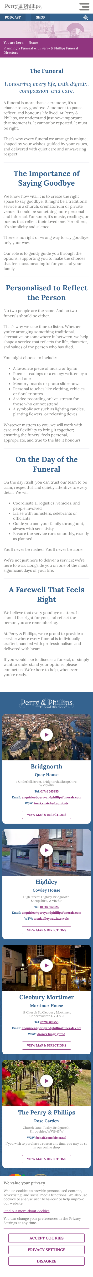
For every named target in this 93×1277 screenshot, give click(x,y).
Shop (40, 17)
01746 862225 (49, 907)
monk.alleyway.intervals (51, 919)
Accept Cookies (47, 1237)
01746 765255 (49, 791)
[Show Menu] (84, 6)
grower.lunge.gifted (51, 1034)
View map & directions (46, 815)
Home (33, 42)
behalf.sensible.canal (51, 1138)
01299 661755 (49, 1022)
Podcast (13, 17)
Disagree (46, 1260)
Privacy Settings (46, 1249)
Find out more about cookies (27, 1211)
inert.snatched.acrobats (51, 803)
